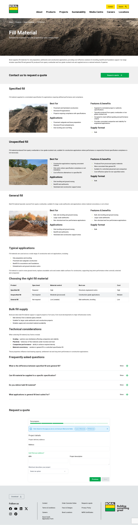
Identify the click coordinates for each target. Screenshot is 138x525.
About (39, 12)
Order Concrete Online (69, 503)
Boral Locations (67, 512)
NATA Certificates (87, 512)
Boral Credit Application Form (47, 518)
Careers (111, 12)
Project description (76, 456)
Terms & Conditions (48, 508)
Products (51, 12)
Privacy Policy (86, 508)
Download (16, 496)
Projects (63, 12)
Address (31, 445)
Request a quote (114, 75)
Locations (124, 12)
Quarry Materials (29, 22)
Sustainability (79, 12)
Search (121, 7)
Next (105, 479)
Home (11, 22)
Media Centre (96, 12)
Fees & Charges (67, 508)
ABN (30, 456)
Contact (110, 7)
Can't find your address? (36, 453)
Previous (95, 479)
